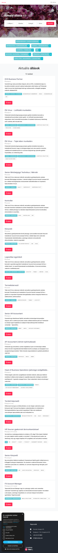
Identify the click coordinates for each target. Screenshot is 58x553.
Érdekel (8, 103)
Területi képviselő (12, 401)
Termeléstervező (12, 285)
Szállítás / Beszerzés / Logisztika (27, 58)
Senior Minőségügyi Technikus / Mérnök (21, 172)
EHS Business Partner (14, 79)
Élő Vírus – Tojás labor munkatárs (18, 141)
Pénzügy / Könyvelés (41, 54)
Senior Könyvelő (11, 455)
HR (37, 50)
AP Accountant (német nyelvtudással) (20, 342)
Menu (54, 2)
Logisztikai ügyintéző (13, 257)
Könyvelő (8, 229)
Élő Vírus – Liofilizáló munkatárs (18, 110)
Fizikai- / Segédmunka (40, 46)
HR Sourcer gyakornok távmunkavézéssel (22, 429)
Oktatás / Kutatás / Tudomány (17, 54)
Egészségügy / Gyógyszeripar (27, 41)
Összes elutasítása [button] (13, 546)
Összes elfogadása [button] (13, 542)
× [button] (22, 514)
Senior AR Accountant (14, 314)
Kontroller (9, 201)
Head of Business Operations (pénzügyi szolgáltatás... (27, 370)
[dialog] (13, 532)
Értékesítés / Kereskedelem (17, 46)
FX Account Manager (13, 484)
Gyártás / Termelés (24, 50)
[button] (13, 549)
